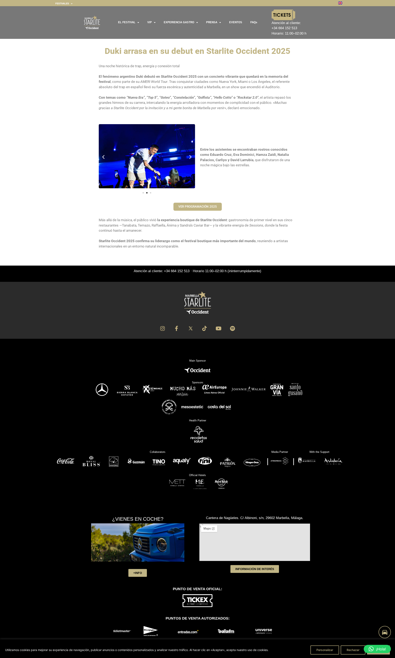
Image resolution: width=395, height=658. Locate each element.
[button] (103, 157)
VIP (149, 22)
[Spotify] (232, 328)
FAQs (253, 22)
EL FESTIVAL (126, 22)
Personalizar (324, 650)
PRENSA (211, 22)
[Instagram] (162, 328)
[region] (197, 648)
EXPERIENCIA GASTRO (179, 22)
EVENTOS (235, 22)
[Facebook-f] (176, 328)
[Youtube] (218, 328)
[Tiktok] (204, 328)
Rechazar (353, 650)
